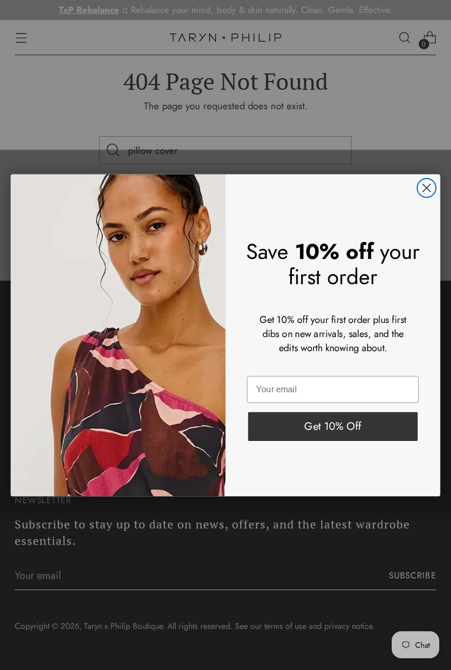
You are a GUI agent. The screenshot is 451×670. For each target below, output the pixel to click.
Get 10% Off (333, 426)
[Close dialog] (426, 188)
